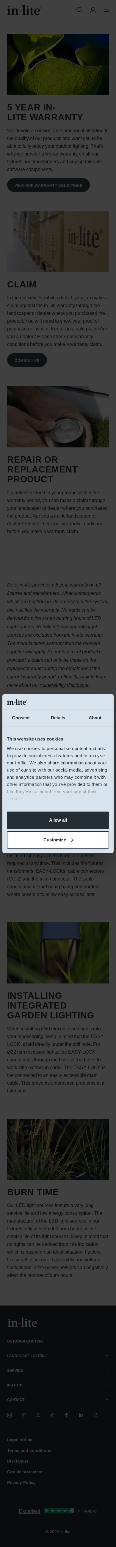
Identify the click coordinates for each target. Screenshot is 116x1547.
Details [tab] (58, 717)
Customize (54, 839)
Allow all (58, 820)
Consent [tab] (21, 717)
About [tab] (95, 717)
